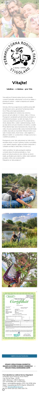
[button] (2, 2)
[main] (19, 85)
